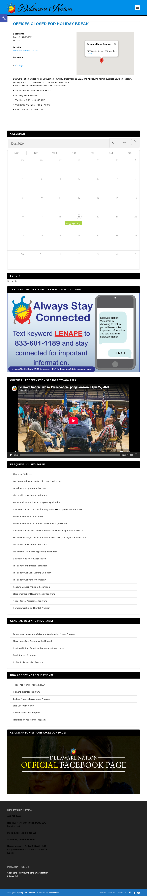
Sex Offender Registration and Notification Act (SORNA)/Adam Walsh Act (49, 537)
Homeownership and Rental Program (31, 608)
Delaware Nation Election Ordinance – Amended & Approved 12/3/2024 (48, 530)
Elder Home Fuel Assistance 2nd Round (32, 641)
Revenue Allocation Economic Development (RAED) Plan (40, 523)
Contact (111, 892)
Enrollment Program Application (29, 488)
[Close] (114, 44)
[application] (73, 421)
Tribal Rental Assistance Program (30, 601)
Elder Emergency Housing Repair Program (34, 594)
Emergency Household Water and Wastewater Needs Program (44, 634)
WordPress (54, 892)
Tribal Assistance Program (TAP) (29, 684)
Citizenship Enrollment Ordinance (30, 495)
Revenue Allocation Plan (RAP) (28, 516)
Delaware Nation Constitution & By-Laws (33, 509)
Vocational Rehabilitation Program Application (36, 502)
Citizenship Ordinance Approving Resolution (35, 551)
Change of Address (22, 474)
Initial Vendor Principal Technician (30, 565)
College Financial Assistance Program (31, 699)
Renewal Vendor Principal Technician (31, 586)
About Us (122, 892)
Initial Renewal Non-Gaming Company (32, 572)
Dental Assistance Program (26, 712)
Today (124, 142)
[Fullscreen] (136, 455)
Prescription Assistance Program (29, 719)
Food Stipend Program (24, 655)
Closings (19, 65)
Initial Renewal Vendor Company (29, 579)
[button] (3, 18)
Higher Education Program (26, 691)
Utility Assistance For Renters (28, 662)
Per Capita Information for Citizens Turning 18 (36, 481)
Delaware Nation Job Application (29, 558)
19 (79, 216)
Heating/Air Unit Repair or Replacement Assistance (38, 648)
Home (103, 892)
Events (89, 54)
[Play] (11, 455)
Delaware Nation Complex (25, 50)
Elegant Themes (27, 892)
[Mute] (131, 455)
